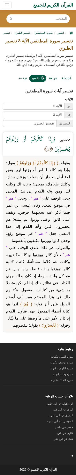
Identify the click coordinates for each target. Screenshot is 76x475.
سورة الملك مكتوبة (62, 380)
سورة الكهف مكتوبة (61, 368)
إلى (69, 114)
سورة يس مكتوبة (63, 374)
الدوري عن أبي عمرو (61, 415)
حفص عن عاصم (64, 427)
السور (60, 32)
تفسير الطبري (22, 32)
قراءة (53, 78)
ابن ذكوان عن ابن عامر (60, 404)
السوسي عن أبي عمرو (60, 421)
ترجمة (22, 78)
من (69, 106)
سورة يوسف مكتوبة (61, 362)
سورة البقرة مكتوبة (62, 357)
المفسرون (65, 123)
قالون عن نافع (65, 433)
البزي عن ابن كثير (63, 410)
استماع (66, 78)
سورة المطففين (44, 32)
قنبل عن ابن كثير (63, 439)
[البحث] (11, 18)
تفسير (35, 78)
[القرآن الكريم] (70, 32)
